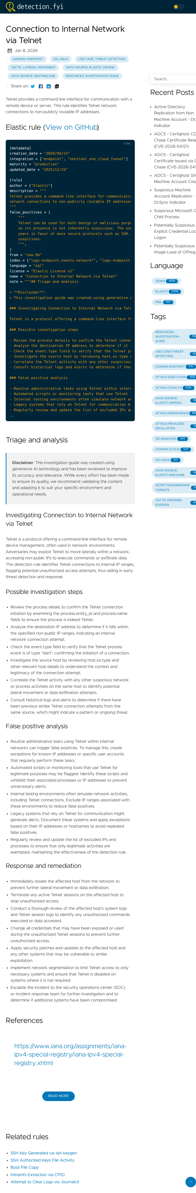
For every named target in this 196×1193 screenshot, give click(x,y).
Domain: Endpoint (28, 59)
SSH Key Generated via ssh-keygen (44, 1153)
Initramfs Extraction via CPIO (38, 1175)
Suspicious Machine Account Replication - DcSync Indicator (174, 196)
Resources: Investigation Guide (92, 76)
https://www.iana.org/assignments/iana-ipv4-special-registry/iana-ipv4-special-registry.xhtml (70, 1055)
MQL (162, 302)
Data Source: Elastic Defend (90, 67)
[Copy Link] (57, 86)
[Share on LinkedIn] (49, 86)
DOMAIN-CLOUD (171, 449)
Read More (58, 1096)
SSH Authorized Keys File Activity (42, 1160)
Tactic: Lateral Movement (33, 67)
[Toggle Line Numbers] (105, 136)
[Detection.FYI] (36, 7)
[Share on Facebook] (41, 86)
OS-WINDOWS (170, 438)
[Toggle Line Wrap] (115, 136)
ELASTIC (166, 291)
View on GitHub (71, 127)
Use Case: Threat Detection (102, 59)
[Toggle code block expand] (125, 136)
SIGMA (165, 281)
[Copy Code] (95, 136)
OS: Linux (60, 59)
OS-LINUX (166, 460)
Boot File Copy (25, 1167)
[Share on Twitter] (33, 86)
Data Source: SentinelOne (33, 76)
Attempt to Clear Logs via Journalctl (45, 1182)
